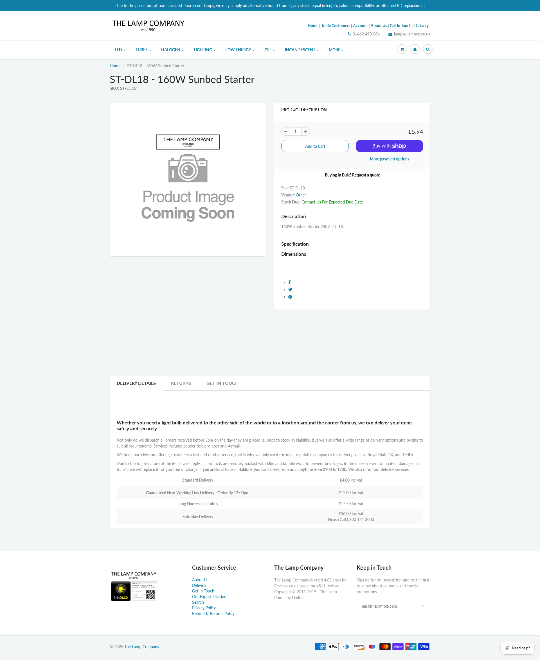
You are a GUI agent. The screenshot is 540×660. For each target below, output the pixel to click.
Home (115, 65)
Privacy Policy (204, 607)
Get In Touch (222, 383)
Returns (181, 383)
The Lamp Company (141, 646)
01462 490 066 (366, 34)
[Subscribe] (423, 605)
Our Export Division (209, 596)
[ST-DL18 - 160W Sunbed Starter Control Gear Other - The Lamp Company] (188, 178)
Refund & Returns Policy (213, 613)
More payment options (389, 158)
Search (198, 602)
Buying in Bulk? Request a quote (352, 175)
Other (301, 195)
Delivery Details (136, 383)
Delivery (199, 585)
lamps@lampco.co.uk (412, 34)
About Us (200, 579)
